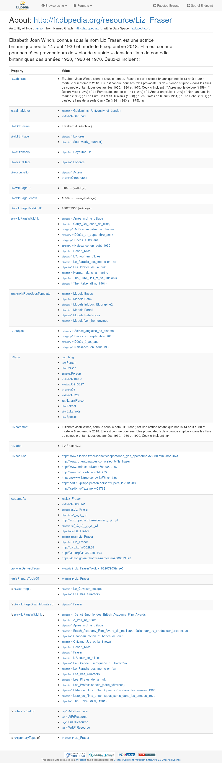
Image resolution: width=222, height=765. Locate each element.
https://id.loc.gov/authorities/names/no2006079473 (96, 558)
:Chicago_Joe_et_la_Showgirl (87, 641)
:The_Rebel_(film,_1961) (84, 283)
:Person (69, 362)
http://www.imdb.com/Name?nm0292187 (90, 466)
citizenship (20, 152)
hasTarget (22, 711)
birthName (20, 126)
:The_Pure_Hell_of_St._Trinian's (89, 278)
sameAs (18, 498)
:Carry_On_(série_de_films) (86, 224)
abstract (18, 78)
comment (19, 427)
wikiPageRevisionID (26, 208)
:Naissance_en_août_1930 (86, 245)
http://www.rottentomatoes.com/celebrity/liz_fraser (96, 461)
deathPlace (21, 162)
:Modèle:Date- (77, 299)
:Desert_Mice (76, 251)
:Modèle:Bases (77, 293)
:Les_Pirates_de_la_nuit (84, 267)
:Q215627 (73, 384)
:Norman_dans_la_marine (85, 272)
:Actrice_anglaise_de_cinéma (88, 229)
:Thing (68, 357)
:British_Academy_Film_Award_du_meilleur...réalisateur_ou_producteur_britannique (125, 630)
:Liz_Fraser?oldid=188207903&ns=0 (93, 568)
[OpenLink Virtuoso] (75, 754)
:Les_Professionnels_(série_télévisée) (93, 685)
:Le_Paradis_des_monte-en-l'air (89, 261)
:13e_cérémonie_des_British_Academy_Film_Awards (104, 614)
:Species (69, 416)
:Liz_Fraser (71, 498)
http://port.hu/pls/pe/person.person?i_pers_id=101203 (99, 483)
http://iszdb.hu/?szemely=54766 (83, 488)
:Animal (69, 406)
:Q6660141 (74, 504)
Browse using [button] (55, 5)
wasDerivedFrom (25, 568)
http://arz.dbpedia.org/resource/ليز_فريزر (90, 520)
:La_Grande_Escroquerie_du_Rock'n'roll (95, 663)
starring (21, 588)
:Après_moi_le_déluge (82, 218)
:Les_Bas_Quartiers (81, 594)
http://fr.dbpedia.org (88, 28)
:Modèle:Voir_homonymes (85, 320)
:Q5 (68, 389)
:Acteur (72, 172)
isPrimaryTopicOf (25, 578)
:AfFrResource (74, 716)
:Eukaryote (71, 411)
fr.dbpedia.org (140, 28)
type (15, 357)
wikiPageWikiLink (25, 218)
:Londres (73, 136)
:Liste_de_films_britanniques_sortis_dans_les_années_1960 (108, 690)
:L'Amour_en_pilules (81, 256)
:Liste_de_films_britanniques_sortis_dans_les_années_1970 (108, 695)
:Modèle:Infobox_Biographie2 (87, 304)
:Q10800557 (74, 177)
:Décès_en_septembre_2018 (87, 234)
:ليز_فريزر (74, 515)
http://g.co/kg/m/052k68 (78, 547)
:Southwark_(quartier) (82, 141)
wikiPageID (21, 188)
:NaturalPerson (73, 400)
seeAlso (18, 456)
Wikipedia (81, 759)
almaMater (20, 110)
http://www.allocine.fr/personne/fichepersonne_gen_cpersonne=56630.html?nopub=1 (120, 456)
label (16, 445)
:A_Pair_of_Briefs (79, 620)
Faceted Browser (168, 5)
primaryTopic (25, 737)
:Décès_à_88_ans (80, 240)
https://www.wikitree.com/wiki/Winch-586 (89, 477)
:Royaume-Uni (77, 152)
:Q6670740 (74, 116)
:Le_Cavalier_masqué (82, 588)
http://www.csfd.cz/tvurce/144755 (84, 472)
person (39, 28)
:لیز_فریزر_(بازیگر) (80, 525)
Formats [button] (83, 5)
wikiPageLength (24, 198)
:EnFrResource (75, 722)
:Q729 (70, 395)
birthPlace (20, 136)
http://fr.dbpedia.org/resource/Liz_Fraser (103, 19)
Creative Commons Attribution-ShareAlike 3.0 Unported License (147, 759)
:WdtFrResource (76, 727)
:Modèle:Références (81, 315)
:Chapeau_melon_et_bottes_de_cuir (92, 636)
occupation (20, 172)
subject (17, 330)
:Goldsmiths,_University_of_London (91, 110)
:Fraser (72, 604)
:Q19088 (72, 379)
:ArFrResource (75, 711)
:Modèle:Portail (77, 309)
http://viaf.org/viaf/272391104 (82, 552)
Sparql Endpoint (201, 5)
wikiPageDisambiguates (32, 604)
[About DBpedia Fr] (22, 5)
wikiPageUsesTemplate (31, 293)
